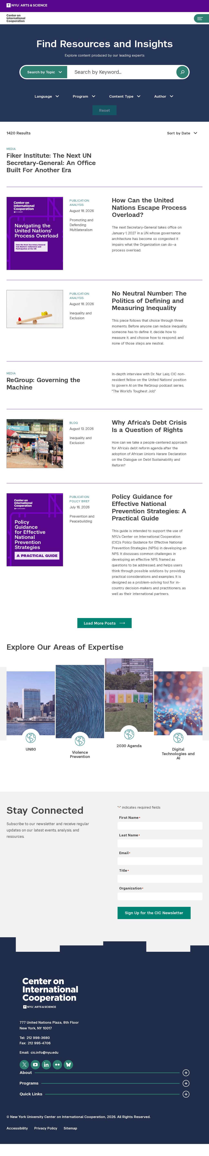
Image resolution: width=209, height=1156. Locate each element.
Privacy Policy (45, 1128)
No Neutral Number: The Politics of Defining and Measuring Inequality (149, 301)
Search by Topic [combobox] (41, 72)
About (26, 1072)
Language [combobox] (43, 96)
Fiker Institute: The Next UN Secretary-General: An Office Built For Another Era (51, 163)
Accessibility (17, 1128)
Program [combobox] (80, 96)
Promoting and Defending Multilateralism (81, 225)
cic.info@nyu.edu (44, 1052)
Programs (29, 1083)
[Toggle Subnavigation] (186, 1072)
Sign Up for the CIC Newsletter (154, 913)
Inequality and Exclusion (81, 315)
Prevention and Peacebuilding (82, 518)
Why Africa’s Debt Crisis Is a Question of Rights (149, 426)
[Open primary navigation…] (198, 18)
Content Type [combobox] (121, 96)
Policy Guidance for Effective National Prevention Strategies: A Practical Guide (149, 507)
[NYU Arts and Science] (37, 5)
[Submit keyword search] (182, 72)
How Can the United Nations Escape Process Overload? (149, 207)
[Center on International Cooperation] (20, 18)
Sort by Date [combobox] (178, 133)
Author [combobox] (160, 96)
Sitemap (70, 1128)
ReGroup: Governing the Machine (43, 383)
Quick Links (31, 1094)
